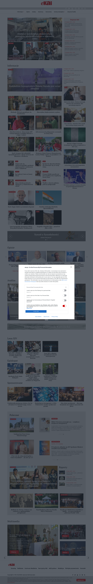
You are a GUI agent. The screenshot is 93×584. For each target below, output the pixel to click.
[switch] (64, 290)
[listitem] (46, 287)
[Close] (71, 267)
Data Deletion (38, 316)
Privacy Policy (55, 316)
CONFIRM (36, 311)
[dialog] (46, 292)
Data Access (46, 316)
